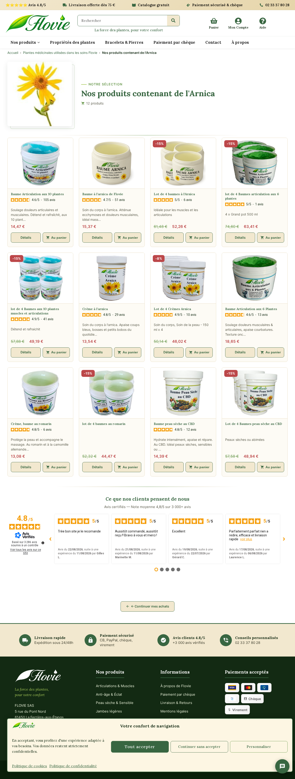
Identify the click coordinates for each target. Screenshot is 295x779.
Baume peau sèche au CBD (174, 424)
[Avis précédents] (50, 539)
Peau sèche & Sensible (114, 703)
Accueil (12, 53)
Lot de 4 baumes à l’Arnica (174, 194)
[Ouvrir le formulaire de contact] (282, 766)
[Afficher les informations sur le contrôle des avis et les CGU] (43, 543)
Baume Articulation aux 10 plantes (37, 194)
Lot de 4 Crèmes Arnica (172, 309)
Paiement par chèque (177, 694)
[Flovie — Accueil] (38, 23)
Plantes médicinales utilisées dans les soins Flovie (60, 53)
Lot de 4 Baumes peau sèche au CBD (253, 424)
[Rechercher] (173, 20)
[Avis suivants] (284, 539)
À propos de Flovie (175, 686)
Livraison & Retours (176, 703)
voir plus (246, 539)
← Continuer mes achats (150, 606)
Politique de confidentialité (73, 766)
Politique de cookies (29, 766)
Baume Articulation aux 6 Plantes (251, 309)
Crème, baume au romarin (31, 424)
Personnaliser (259, 746)
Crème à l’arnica (95, 309)
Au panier (58, 237)
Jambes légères (109, 711)
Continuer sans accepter (199, 746)
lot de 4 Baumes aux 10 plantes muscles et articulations (35, 311)
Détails (26, 237)
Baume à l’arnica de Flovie (102, 194)
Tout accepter (140, 746)
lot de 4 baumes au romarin (103, 424)
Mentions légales (174, 711)
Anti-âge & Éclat (109, 694)
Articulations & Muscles (115, 686)
